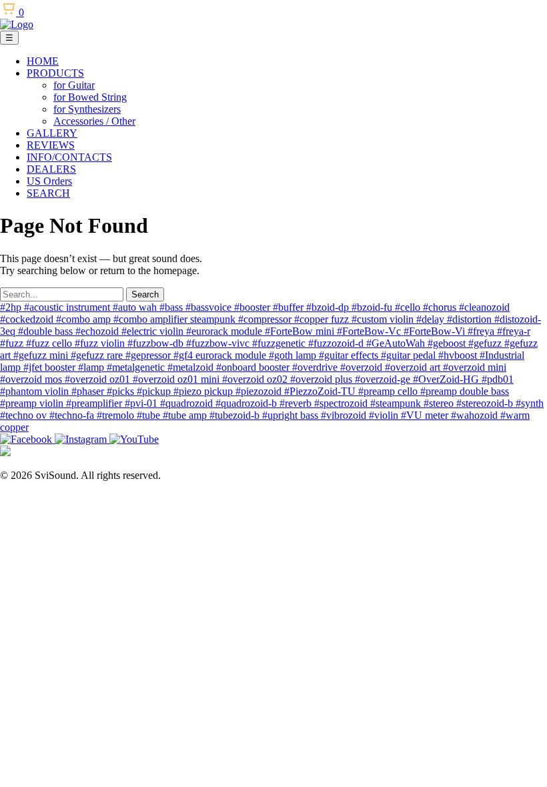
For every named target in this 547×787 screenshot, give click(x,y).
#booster (253, 307)
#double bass (46, 331)
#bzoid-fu (373, 307)
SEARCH (48, 193)
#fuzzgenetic (280, 343)
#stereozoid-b (486, 403)
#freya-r (513, 331)
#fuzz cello (50, 343)
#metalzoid (191, 367)
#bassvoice (209, 307)
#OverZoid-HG (447, 379)
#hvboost (459, 355)
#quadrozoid (187, 403)
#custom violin (384, 319)
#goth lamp (294, 355)
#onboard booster (254, 367)
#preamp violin (33, 403)
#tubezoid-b (235, 415)
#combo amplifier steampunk (175, 319)
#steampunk (397, 403)
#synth (530, 403)
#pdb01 (498, 379)
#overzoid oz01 (99, 379)
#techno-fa (73, 415)
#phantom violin (35, 391)
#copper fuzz (323, 319)
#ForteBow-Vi (436, 331)
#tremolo (117, 415)
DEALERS (51, 169)
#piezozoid (259, 391)
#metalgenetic (137, 367)
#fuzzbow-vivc (219, 343)
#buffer (289, 307)
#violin (385, 415)
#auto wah (136, 307)
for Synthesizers (87, 109)
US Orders (49, 181)
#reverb (297, 403)
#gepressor (149, 355)
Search (145, 294)
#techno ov (24, 415)
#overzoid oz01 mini (177, 379)
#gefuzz (486, 343)
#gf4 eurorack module (221, 355)
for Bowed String (90, 97)
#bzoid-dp (329, 307)
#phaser (89, 391)
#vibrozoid (345, 415)
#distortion (470, 319)
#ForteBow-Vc (370, 331)
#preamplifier (95, 403)
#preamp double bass (464, 391)
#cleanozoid (484, 307)
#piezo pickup (204, 391)
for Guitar (74, 85)
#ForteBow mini (301, 331)
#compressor (266, 319)
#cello (409, 307)
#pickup (155, 391)
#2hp (12, 307)
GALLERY (52, 133)
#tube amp (186, 415)
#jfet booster (50, 367)
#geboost (448, 343)
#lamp (92, 367)
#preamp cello (389, 391)
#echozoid (98, 331)
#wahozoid (475, 415)
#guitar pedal (409, 355)
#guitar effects (350, 355)
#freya (482, 331)
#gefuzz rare (98, 355)
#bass (172, 307)
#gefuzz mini (42, 355)
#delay (431, 319)
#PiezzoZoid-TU (321, 391)
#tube (150, 415)
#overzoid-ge (384, 379)
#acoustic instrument (68, 307)
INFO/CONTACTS (69, 157)
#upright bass (291, 415)
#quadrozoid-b (247, 403)
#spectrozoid (342, 403)
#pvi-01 (142, 403)
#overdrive (316, 367)
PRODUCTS (55, 73)
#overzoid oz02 (256, 379)
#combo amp (84, 319)
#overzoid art (414, 367)
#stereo (440, 403)
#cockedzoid (28, 319)
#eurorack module (225, 331)
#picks (122, 391)
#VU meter (426, 415)
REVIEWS (51, 145)
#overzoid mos (32, 379)
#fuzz (13, 343)
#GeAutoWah (397, 343)
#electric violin (153, 331)
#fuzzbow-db (156, 343)
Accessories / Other (94, 121)
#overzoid (362, 367)
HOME (43, 61)
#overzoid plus (322, 379)
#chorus (441, 307)
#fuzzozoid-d (337, 343)
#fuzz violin (101, 343)
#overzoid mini (474, 367)
